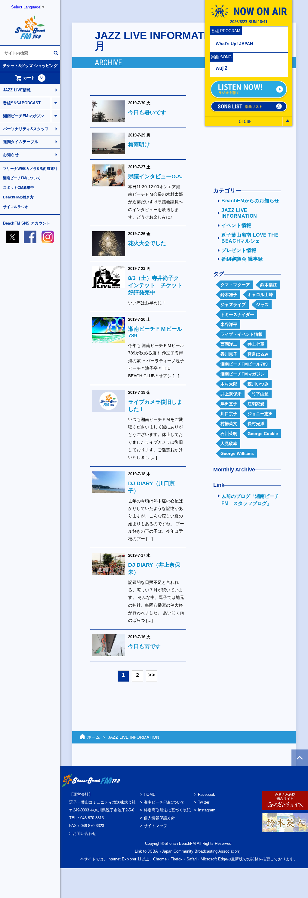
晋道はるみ (258, 354)
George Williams (237, 453)
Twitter (203, 802)
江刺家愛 (256, 403)
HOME (150, 794)
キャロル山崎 (260, 294)
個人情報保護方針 (159, 818)
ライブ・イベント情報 (241, 334)
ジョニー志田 (260, 413)
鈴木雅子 (228, 294)
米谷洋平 (228, 324)
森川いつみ (258, 384)
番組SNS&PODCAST (22, 103)
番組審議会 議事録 (242, 259)
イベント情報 (236, 225)
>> (151, 675)
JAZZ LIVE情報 (17, 90)
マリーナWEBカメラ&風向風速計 (30, 169)
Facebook (206, 794)
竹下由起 (260, 393)
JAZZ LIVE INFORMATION (133, 737)
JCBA (153, 851)
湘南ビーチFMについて (22, 178)
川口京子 (228, 413)
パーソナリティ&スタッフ (26, 129)
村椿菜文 (228, 423)
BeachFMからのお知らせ (250, 200)
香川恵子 (228, 354)
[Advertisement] (245, 608)
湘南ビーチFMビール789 (244, 364)
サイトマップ (155, 825)
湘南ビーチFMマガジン (23, 116)
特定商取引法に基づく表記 (167, 810)
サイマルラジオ (15, 207)
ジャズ (262, 304)
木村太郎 (228, 384)
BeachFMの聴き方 (18, 197)
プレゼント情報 (239, 250)
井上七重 (256, 344)
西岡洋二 (228, 344)
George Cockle (263, 433)
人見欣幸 (228, 443)
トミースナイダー (237, 314)
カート (33, 77)
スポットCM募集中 (18, 187)
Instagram (206, 810)
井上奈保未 (231, 393)
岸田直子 (228, 403)
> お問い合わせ (82, 833)
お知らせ (11, 154)
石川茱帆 (228, 433)
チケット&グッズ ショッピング (30, 65)
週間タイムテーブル (20, 141)
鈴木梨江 (268, 284)
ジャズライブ (233, 304)
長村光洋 (256, 423)
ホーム (93, 737)
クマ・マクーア (235, 284)
